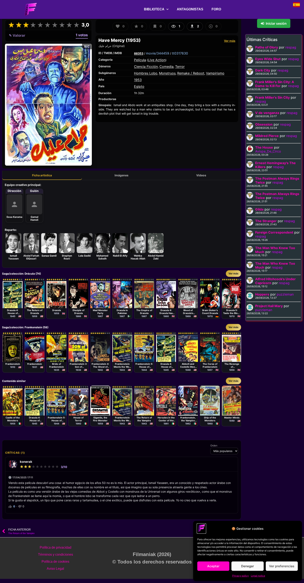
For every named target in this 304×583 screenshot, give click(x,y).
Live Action (156, 60)
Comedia (166, 66)
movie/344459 (157, 53)
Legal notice (258, 575)
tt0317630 (180, 53)
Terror (180, 66)
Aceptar (213, 566)
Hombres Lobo (145, 73)
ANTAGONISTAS (190, 9)
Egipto (139, 86)
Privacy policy (240, 575)
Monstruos (167, 73)
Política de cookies (55, 561)
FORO (216, 9)
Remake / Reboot (190, 73)
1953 (138, 80)
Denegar (247, 566)
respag (290, 47)
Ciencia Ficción (146, 66)
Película (140, 60)
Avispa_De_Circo (268, 151)
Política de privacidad (55, 547)
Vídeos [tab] (201, 175)
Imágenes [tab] (121, 175)
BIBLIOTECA (154, 9)
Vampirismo (215, 73)
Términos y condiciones (55, 554)
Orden (213, 445)
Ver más (229, 40)
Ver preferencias (281, 566)
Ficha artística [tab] (42, 175)
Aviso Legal (55, 568)
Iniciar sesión (276, 23)
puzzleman (285, 294)
